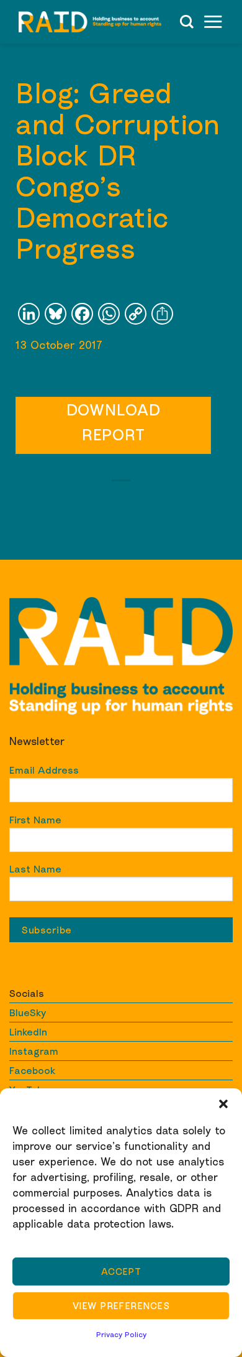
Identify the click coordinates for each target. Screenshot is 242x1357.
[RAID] (90, 21)
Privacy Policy (121, 1334)
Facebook (32, 1070)
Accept (121, 1271)
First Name (35, 819)
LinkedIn (28, 1032)
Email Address (44, 770)
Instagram (33, 1051)
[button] (223, 1104)
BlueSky (27, 1012)
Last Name (35, 869)
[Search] (187, 21)
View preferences (121, 1305)
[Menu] (212, 21)
